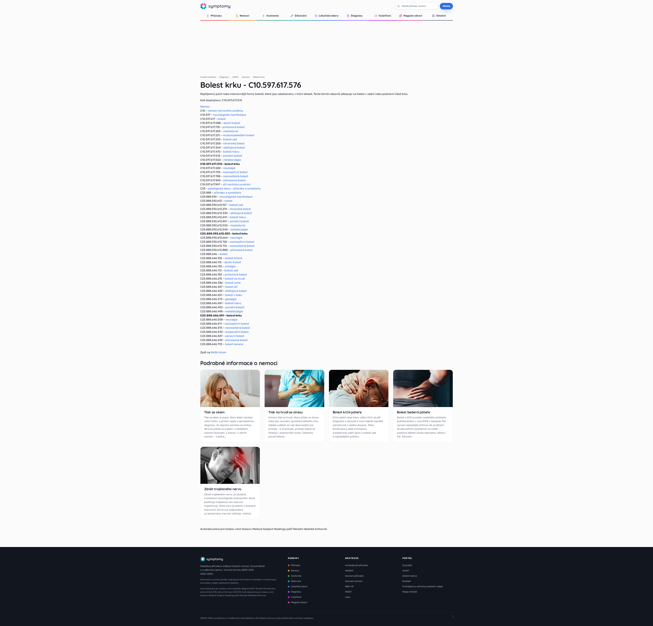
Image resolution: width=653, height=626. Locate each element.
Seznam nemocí (353, 581)
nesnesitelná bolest (235, 176)
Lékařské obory (329, 15)
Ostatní (441, 15)
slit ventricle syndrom (236, 184)
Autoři (405, 570)
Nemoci (244, 15)
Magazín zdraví (412, 15)
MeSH (235, 77)
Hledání (349, 570)
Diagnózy (357, 15)
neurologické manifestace (229, 114)
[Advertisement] (326, 46)
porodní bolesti (232, 155)
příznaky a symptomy (227, 192)
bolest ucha (233, 282)
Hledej (446, 6)
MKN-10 (349, 586)
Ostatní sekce (409, 575)
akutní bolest (231, 123)
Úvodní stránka (208, 77)
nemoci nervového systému (225, 110)
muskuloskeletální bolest (238, 135)
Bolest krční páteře (347, 412)
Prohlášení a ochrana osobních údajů (422, 586)
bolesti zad (230, 139)
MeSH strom (218, 352)
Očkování (301, 15)
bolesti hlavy (231, 151)
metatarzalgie (232, 159)
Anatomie (272, 15)
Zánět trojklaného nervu (223, 489)
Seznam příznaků (354, 575)
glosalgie (231, 299)
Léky (347, 597)
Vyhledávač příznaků (356, 565)
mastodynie (230, 131)
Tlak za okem (214, 412)
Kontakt (406, 581)
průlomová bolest (233, 127)
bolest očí (231, 286)
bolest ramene (234, 344)
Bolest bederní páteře (413, 412)
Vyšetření (384, 15)
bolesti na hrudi (235, 278)
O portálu (407, 565)
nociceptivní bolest (235, 172)
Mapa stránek (409, 591)
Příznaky (216, 15)
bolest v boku (233, 295)
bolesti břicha (233, 258)
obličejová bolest (234, 147)
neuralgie (229, 168)
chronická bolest (233, 143)
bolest (222, 118)
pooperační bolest (237, 331)
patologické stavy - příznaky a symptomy (234, 188)
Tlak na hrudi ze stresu (285, 412)
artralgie (230, 266)
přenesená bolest (234, 180)
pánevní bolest (234, 336)
